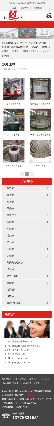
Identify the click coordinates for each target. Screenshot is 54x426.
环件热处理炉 (13, 134)
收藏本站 (38, 7)
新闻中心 (33, 378)
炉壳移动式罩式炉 (30, 51)
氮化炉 (10, 222)
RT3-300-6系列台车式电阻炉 (15, 46)
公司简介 (23, 378)
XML (14, 7)
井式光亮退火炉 (15, 262)
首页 (14, 68)
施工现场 (27, 382)
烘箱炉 (10, 296)
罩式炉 (10, 208)
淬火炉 (10, 242)
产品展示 (43, 378)
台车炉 (35, 46)
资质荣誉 (17, 382)
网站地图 (25, 7)
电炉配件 (11, 289)
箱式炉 (15, 51)
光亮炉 (10, 255)
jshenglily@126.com (21, 362)
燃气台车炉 (12, 276)
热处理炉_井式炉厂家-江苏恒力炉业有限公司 (21, 15)
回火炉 (10, 228)
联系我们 (37, 382)
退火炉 (10, 235)
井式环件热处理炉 (13, 165)
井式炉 (10, 201)
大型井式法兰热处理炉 (40, 134)
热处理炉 (23, 68)
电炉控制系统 (14, 303)
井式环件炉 (40, 165)
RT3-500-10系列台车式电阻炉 (33, 42)
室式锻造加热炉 (13, 103)
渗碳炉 (10, 249)
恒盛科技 (29, 395)
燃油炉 (10, 282)
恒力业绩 (7, 382)
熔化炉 (10, 269)
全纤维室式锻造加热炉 (40, 103)
